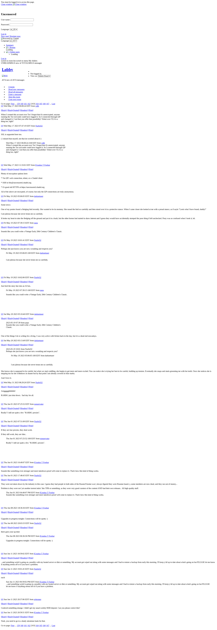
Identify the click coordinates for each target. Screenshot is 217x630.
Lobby (7, 69)
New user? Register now (11, 36)
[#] (2, 106)
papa (36, 223)
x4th (37, 106)
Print (30, 110)
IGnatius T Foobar (42, 165)
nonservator (38, 404)
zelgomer (37, 599)
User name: (5, 20)
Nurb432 (39, 126)
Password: (5, 25)
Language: (5, 29)
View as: (33, 76)
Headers (24, 110)
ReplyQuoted (13, 110)
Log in (3, 34)
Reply (4, 110)
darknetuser (38, 196)
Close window (7, 4)
